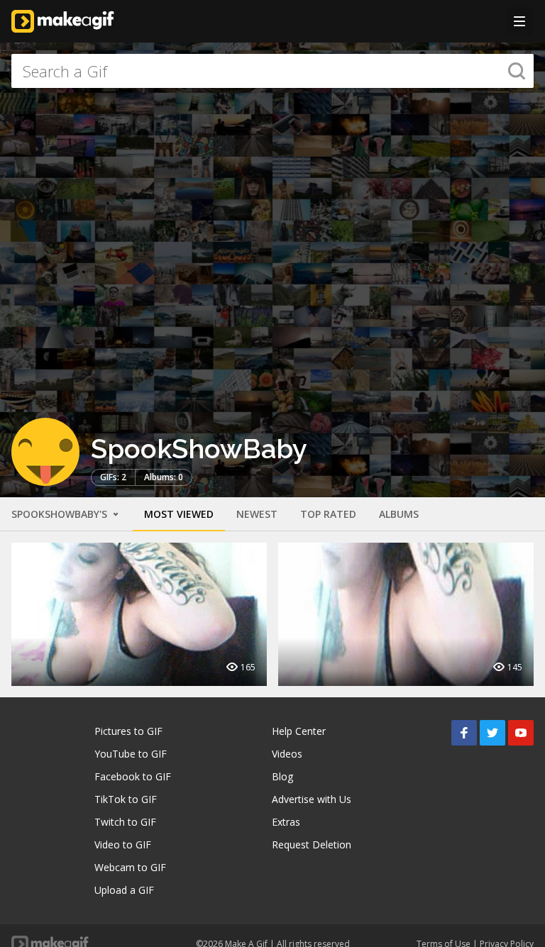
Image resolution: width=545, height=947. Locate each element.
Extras (286, 822)
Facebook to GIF (132, 776)
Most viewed (179, 514)
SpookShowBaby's (60, 514)
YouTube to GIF (130, 753)
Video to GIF (122, 844)
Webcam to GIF (130, 867)
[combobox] (272, 71)
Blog (282, 776)
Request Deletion (311, 844)
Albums (399, 514)
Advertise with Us (311, 799)
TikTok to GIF (125, 799)
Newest (256, 514)
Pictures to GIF (128, 731)
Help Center (299, 731)
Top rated (328, 514)
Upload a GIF (124, 890)
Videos (287, 753)
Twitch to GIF (125, 822)
